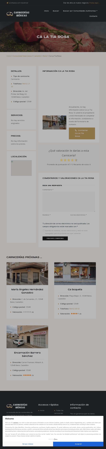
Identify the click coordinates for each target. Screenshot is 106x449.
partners (15, 422)
